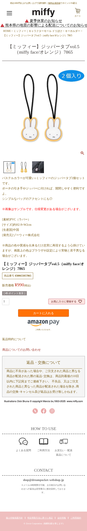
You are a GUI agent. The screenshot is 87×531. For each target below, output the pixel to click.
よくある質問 (23, 450)
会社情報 (61, 518)
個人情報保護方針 (14, 518)
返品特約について (14, 339)
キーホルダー (72, 31)
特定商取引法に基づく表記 (40, 518)
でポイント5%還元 (62, 3)
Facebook (43, 411)
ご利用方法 (43, 450)
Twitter (35, 411)
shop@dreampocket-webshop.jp (43, 480)
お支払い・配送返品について (63, 452)
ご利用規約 (76, 518)
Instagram (52, 411)
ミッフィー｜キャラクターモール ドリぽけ (38, 31)
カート (78, 16)
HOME (7, 31)
